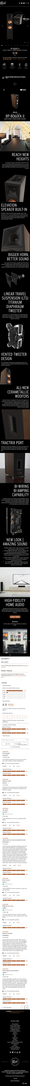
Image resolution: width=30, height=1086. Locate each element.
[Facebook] (12, 1052)
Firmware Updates (15, 1029)
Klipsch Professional (15, 1025)
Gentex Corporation (12, 1073)
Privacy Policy (15, 1046)
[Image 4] (11, 45)
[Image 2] (5, 45)
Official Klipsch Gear (15, 1028)
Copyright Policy (15, 1049)
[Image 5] (14, 45)
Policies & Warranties (15, 1047)
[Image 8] (23, 45)
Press (15, 1035)
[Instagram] (15, 1052)
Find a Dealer (15, 1024)
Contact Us (15, 1033)
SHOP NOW (15, 617)
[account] (22, 3)
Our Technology (15, 1043)
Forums (15, 1039)
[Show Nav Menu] (28, 3)
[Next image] (27, 25)
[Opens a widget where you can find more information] (25, 1083)
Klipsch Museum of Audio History (15, 1042)
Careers (15, 1045)
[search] (26, 3)
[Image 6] (17, 45)
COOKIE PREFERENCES (15, 1080)
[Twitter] (10, 1052)
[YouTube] (17, 1052)
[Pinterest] (19, 1052)
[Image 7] (20, 45)
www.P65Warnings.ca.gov (15, 1012)
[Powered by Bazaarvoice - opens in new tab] (14, 655)
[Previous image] (2, 25)
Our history (15, 1040)
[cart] (24, 3)
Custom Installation (15, 1026)
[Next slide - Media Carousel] (29, 641)
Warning (15, 1078)
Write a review (21, 59)
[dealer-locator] (19, 3)
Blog (15, 1036)
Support (15, 1032)
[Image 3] (8, 45)
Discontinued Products (15, 1031)
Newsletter (15, 1038)
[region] (15, 26)
